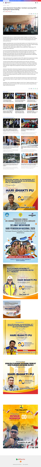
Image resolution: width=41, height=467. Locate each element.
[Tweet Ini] (31, 13)
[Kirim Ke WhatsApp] (35, 13)
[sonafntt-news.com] (8, 3)
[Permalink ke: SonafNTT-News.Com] (4, 11)
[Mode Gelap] (35, 3)
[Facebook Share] (29, 13)
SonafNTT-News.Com (8, 11)
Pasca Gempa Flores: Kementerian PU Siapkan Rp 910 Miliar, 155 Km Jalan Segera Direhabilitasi (32, 112)
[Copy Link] (37, 13)
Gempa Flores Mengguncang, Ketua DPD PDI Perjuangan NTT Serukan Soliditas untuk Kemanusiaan (20, 100)
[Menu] (3, 3)
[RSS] (20, 461)
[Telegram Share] (33, 13)
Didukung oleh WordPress (17, 464)
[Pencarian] (37, 3)
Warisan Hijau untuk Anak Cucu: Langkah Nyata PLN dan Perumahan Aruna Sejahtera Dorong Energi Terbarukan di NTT (32, 100)
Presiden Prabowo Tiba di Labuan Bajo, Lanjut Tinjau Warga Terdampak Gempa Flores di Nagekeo (19, 112)
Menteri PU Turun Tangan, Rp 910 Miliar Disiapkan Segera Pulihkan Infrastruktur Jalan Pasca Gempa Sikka (8, 112)
